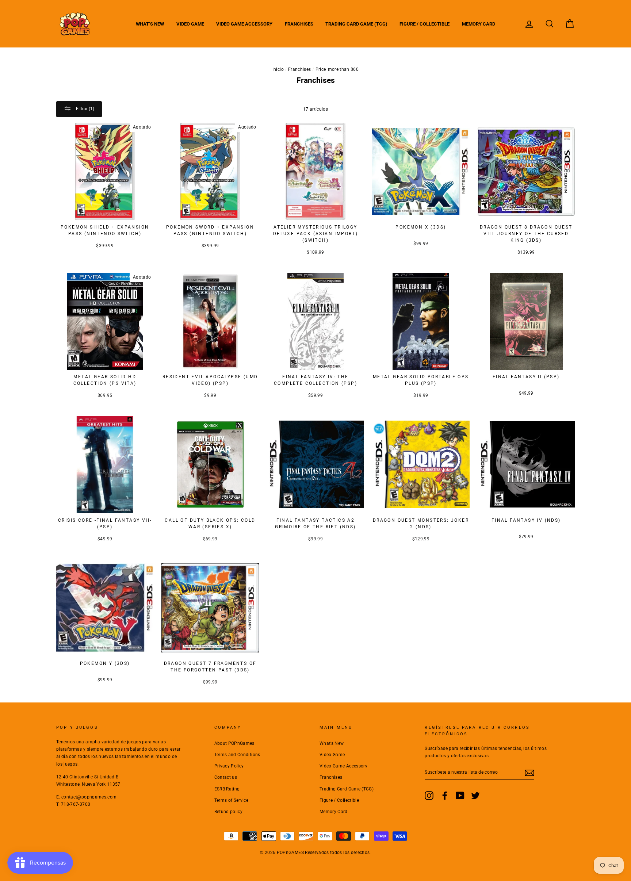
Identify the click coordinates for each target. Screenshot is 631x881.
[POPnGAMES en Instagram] (429, 795)
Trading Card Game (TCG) (356, 24)
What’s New (150, 24)
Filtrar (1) (84, 108)
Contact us (225, 777)
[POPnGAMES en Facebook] (444, 795)
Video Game (190, 24)
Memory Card (478, 24)
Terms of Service (231, 800)
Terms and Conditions (237, 754)
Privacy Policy (229, 766)
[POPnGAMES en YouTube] (460, 795)
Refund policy (228, 811)
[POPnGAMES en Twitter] (475, 795)
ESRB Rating (227, 789)
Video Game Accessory (244, 24)
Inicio (278, 69)
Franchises (299, 24)
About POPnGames (234, 743)
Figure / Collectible (424, 24)
